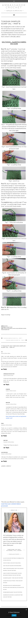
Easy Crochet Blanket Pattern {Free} (12, 565)
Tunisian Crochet (9, 327)
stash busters (20, 328)
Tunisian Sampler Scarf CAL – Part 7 (12, 338)
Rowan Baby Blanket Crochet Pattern (12, 592)
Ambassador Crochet (14, 6)
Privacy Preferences (15, 612)
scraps (17, 328)
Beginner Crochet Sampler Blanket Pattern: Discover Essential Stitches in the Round (13, 587)
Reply (5, 369)
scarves (14, 328)
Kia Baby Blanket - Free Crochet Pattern (13, 578)
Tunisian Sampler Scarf (5, 329)
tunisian (24, 328)
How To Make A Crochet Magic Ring (12, 563)
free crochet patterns (9, 328)
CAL (4, 328)
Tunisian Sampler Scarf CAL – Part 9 (15, 340)
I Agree (14, 615)
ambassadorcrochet (9, 373)
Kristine (6, 325)
